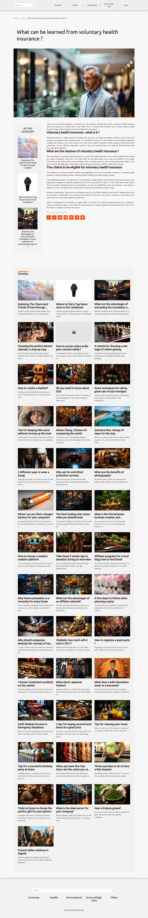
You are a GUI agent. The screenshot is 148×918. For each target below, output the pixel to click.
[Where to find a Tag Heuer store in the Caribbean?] (27, 184)
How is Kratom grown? (107, 808)
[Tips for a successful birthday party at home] (36, 752)
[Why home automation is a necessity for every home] (36, 584)
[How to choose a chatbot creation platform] (36, 542)
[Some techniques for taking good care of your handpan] (112, 374)
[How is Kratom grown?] (112, 794)
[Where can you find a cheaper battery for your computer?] (36, 500)
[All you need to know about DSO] (74, 374)
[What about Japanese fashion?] (74, 668)
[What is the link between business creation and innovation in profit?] (112, 500)
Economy (58, 5)
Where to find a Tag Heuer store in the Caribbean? (28, 199)
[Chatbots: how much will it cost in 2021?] (74, 626)
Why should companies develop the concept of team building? (35, 643)
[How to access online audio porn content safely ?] (74, 332)
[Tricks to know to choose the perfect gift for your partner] (36, 794)
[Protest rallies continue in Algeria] (36, 836)
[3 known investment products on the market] (36, 668)
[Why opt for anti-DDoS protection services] (74, 458)
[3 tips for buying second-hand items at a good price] (74, 710)
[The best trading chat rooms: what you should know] (74, 500)
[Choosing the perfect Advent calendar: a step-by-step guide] (36, 332)
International (92, 5)
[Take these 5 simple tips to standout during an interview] (74, 542)
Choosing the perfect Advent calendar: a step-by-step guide (35, 349)
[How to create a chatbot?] (36, 374)
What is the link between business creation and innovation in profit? (109, 517)
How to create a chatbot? (33, 388)
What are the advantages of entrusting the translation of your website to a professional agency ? (27, 239)
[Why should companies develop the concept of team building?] (36, 626)
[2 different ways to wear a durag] (36, 458)
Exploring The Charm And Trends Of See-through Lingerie (28, 164)
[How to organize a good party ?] (112, 626)
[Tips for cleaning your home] (112, 710)
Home (16, 18)
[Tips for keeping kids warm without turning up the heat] (36, 416)
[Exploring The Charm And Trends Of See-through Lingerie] (27, 147)
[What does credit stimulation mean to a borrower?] (112, 668)
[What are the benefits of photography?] (112, 458)
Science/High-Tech (109, 5)
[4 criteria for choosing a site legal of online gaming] (112, 332)
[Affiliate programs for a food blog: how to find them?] (112, 542)
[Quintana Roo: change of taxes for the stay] (112, 416)
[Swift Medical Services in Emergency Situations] (36, 710)
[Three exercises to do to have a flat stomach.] (112, 752)
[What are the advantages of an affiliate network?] (74, 584)
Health (75, 5)
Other (126, 5)
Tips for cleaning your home (111, 724)
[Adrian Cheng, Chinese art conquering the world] (74, 416)
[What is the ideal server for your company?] (74, 794)
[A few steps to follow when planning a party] (112, 584)
